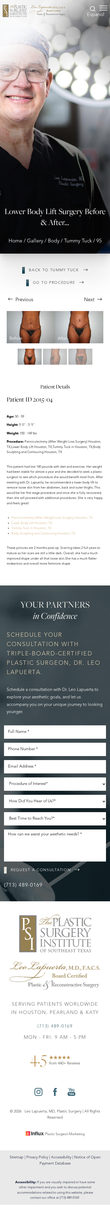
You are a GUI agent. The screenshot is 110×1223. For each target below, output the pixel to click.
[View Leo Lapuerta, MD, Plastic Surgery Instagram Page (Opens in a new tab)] (38, 1094)
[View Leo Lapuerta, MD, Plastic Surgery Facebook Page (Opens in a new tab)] (55, 1094)
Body (54, 241)
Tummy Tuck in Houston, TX (31, 528)
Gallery (35, 241)
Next (90, 299)
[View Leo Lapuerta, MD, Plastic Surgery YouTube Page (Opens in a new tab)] (71, 1094)
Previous (23, 299)
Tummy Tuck (78, 241)
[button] (103, 8)
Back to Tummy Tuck (54, 270)
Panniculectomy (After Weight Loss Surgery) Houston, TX (52, 518)
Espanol (95, 14)
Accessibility (61, 1157)
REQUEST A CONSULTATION (41, 870)
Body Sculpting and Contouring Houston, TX (43, 533)
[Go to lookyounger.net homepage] (34, 10)
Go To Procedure (54, 283)
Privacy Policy (37, 1157)
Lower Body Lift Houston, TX (31, 523)
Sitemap (16, 1157)
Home (15, 241)
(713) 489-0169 (23, 885)
